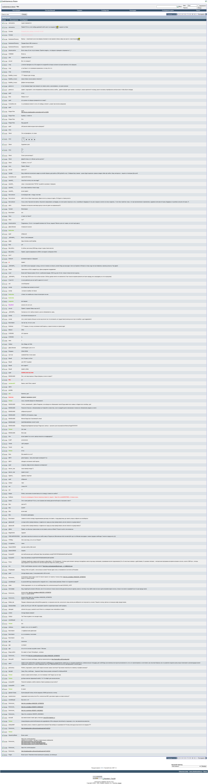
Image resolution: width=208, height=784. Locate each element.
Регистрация (16, 10)
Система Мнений (50, 10)
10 (192, 14)
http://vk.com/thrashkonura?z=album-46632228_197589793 (44, 655)
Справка (79, 10)
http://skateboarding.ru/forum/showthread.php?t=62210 (35, 728)
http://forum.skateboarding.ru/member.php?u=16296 (35, 112)
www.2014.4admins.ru (49, 717)
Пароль (185, 7)
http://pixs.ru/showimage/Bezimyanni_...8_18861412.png (57, 566)
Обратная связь (183, 771)
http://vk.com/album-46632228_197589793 (74, 577)
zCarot (119, 783)
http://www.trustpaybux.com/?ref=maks (31, 741)
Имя (184, 5)
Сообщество (105, 10)
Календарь (133, 10)
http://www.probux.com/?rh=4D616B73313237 (33, 742)
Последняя (201, 14)
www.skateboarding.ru (195, 771)
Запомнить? (202, 5)
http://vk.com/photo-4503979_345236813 (32, 710)
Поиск (198, 10)
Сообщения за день (168, 10)
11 (194, 14)
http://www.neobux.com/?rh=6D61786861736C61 (34, 744)
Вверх (205, 771)
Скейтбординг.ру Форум (8, 6)
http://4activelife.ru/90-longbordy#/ (60, 659)
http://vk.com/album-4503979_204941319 (32, 707)
